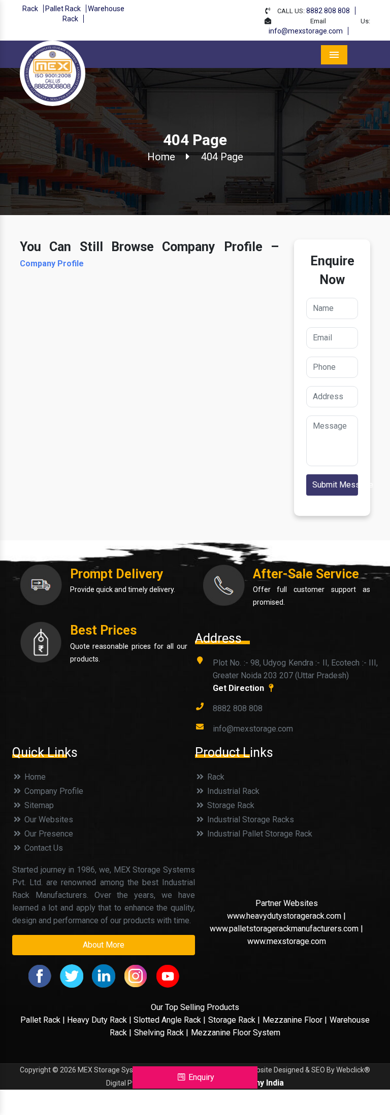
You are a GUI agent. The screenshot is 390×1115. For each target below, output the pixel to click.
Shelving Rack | (161, 1032)
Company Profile (52, 263)
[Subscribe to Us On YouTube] (167, 975)
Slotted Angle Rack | (170, 1020)
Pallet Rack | (43, 1020)
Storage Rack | (234, 1020)
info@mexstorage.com (306, 31)
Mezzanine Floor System (235, 1032)
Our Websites (47, 819)
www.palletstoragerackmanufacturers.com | (286, 928)
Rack (30, 9)
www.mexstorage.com (286, 941)
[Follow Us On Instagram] (135, 975)
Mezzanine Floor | (295, 1020)
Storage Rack (229, 805)
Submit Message (335, 485)
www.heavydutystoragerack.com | (286, 916)
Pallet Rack (63, 9)
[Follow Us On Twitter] (71, 975)
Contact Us (42, 848)
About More (103, 945)
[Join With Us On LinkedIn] (103, 975)
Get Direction (239, 688)
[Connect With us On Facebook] (39, 975)
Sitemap (38, 805)
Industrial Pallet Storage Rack (258, 834)
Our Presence (47, 834)
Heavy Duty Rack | (100, 1020)
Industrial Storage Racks (249, 819)
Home (161, 157)
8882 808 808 (328, 11)
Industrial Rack (232, 791)
